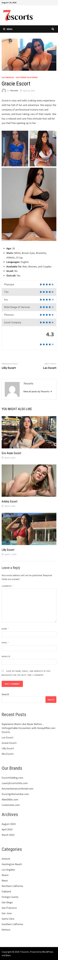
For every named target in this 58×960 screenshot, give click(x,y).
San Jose (7, 913)
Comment (7, 586)
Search (5, 694)
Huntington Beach (12, 864)
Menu (9, 29)
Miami (5, 875)
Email (5, 642)
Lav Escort (7, 737)
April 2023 (7, 829)
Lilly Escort (8, 550)
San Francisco (9, 907)
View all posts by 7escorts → (37, 391)
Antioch (6, 858)
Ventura (6, 929)
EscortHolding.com (12, 777)
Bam (8, 955)
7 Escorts (24, 951)
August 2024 (8, 824)
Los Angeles (8, 77)
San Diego (7, 902)
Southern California (27, 77)
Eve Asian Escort (11, 453)
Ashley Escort (9, 501)
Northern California (12, 886)
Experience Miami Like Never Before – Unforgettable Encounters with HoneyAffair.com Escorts (28, 728)
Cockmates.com (11, 805)
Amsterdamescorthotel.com (17, 788)
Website (6, 656)
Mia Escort (8, 753)
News (5, 880)
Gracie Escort (9, 743)
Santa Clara (8, 918)
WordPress (47, 951)
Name (5, 628)
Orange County (10, 897)
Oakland (6, 891)
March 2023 (8, 835)
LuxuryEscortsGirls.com (15, 783)
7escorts (14, 90)
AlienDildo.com (10, 799)
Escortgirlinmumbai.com (15, 794)
